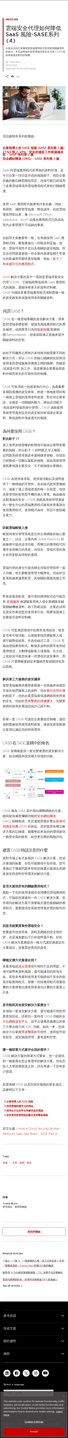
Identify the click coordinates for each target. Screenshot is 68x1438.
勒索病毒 (43, 329)
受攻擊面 (27, 1032)
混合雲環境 (26, 966)
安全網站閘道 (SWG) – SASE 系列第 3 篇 (31, 158)
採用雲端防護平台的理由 (19, 1106)
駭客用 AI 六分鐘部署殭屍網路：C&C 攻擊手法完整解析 (33, 1272)
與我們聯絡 (34, 1231)
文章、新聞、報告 (22, 1162)
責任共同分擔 (56, 690)
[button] (34, 1231)
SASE (7, 277)
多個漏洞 (13, 601)
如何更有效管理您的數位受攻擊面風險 (27, 1115)
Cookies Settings (34, 1421)
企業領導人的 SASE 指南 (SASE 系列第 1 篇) (33, 148)
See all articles (11, 1285)
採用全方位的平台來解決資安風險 (24, 1110)
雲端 (5, 1162)
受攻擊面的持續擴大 (39, 701)
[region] (34, 1414)
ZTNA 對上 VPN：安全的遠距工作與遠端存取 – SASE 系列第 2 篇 (33, 153)
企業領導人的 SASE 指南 (19, 1101)
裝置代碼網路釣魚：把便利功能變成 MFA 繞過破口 (30, 1279)
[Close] (64, 1396)
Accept (34, 1431)
